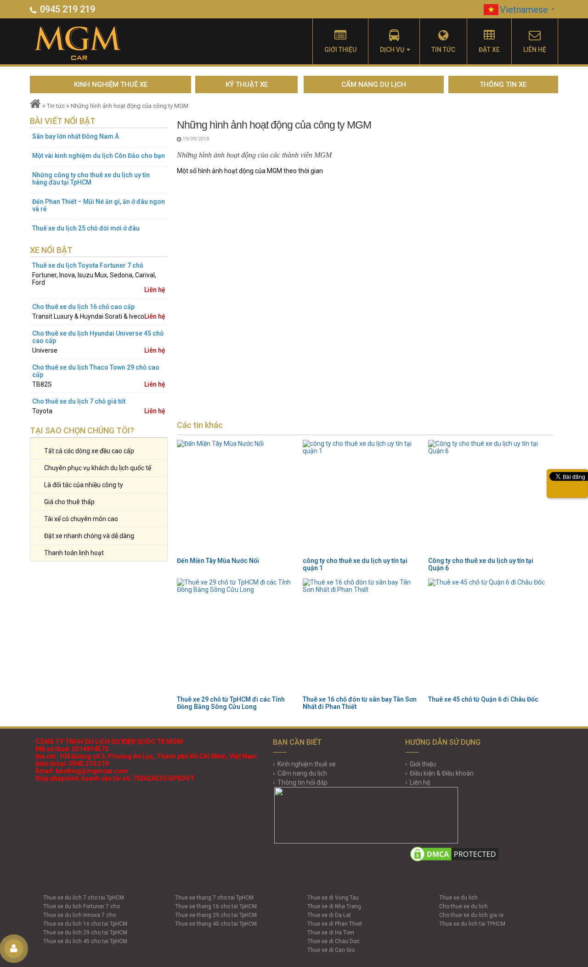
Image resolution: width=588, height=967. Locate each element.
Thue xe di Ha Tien (330, 932)
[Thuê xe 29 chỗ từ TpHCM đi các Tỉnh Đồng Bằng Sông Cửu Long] (237, 636)
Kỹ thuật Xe (247, 84)
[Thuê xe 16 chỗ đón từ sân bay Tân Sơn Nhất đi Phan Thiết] (363, 636)
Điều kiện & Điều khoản (442, 773)
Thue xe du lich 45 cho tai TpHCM (85, 941)
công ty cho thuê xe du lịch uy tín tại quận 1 (355, 564)
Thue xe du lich (458, 897)
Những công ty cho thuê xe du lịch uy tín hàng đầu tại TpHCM (91, 178)
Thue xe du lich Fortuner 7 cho (81, 906)
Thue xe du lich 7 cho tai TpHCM (83, 897)
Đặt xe (489, 49)
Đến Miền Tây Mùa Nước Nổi (218, 560)
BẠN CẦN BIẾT (297, 742)
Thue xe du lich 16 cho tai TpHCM (85, 924)
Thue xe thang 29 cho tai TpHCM (216, 915)
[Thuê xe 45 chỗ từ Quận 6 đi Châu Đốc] (488, 636)
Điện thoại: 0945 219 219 (71, 763)
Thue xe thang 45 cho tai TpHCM (216, 924)
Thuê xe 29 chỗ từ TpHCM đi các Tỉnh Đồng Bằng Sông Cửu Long (231, 703)
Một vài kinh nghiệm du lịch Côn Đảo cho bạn (98, 155)
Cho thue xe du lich (463, 906)
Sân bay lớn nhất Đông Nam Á (75, 136)
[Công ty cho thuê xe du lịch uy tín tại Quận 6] (488, 497)
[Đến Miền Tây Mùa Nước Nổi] (237, 497)
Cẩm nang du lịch (373, 84)
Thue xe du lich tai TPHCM (472, 924)
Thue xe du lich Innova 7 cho (79, 915)
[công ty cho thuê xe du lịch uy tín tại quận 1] (363, 497)
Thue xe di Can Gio (331, 950)
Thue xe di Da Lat (329, 915)
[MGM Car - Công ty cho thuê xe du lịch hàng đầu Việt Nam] (88, 43)
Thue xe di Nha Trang (334, 906)
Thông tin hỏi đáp (302, 782)
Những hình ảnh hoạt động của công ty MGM (129, 105)
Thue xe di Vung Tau (333, 897)
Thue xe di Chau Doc (333, 941)
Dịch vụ (392, 49)
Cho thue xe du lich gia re (471, 915)
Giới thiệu (340, 49)
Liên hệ (534, 49)
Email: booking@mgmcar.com (81, 771)
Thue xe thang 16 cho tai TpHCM (216, 906)
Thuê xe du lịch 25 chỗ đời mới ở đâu (86, 228)
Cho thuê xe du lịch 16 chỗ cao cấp (83, 306)
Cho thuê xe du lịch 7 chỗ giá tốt (78, 401)
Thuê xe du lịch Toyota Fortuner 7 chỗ (87, 265)
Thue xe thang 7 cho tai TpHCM (214, 897)
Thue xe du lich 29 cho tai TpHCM (85, 932)
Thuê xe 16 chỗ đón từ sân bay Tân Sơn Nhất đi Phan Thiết (360, 703)
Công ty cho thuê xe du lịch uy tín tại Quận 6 (480, 564)
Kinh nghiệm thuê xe (110, 84)
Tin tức (443, 49)
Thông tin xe (503, 84)
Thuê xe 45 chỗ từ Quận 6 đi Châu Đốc (483, 699)
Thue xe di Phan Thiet (334, 924)
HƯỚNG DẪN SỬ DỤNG (443, 742)
